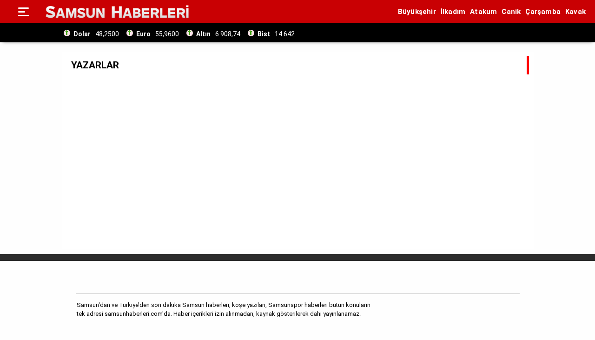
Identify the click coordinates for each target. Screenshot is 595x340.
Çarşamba (543, 11)
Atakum (483, 11)
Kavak (575, 11)
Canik (511, 11)
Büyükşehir (417, 11)
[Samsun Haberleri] (117, 11)
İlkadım (453, 11)
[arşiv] (306, 32)
